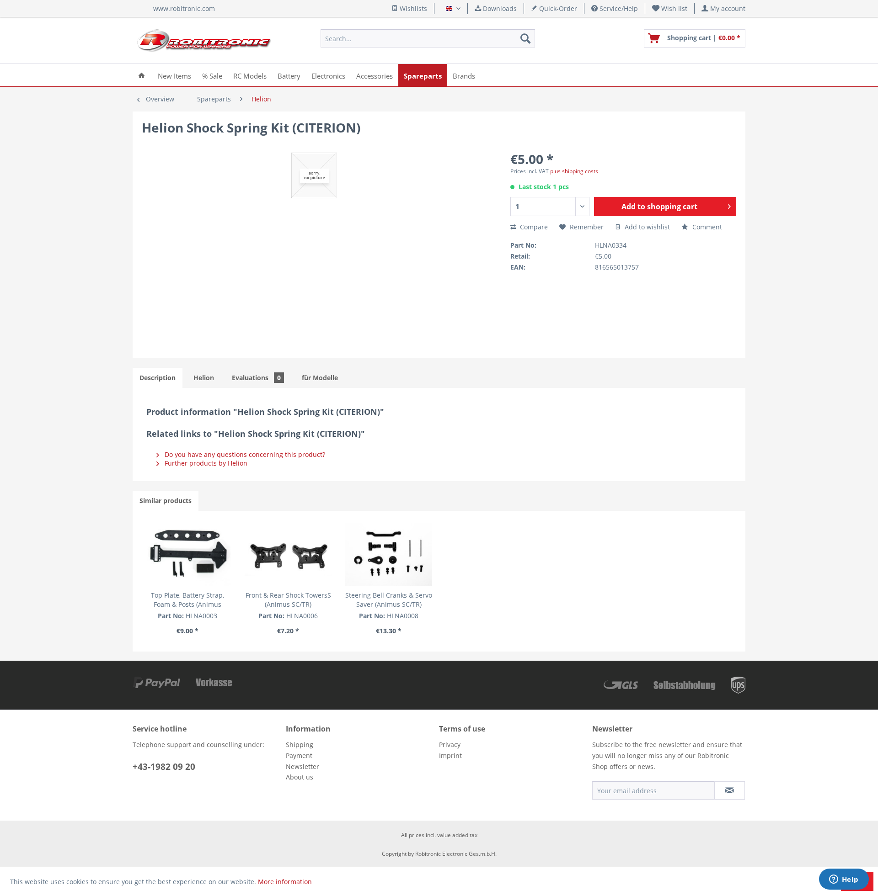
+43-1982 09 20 (164, 767)
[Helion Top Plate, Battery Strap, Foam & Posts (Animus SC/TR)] (187, 554)
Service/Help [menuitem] (618, 8)
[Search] (525, 38)
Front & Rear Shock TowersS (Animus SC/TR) (288, 600)
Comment (706, 227)
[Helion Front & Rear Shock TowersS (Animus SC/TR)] (288, 554)
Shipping (299, 744)
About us (299, 777)
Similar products (165, 500)
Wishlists (412, 8)
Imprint (450, 755)
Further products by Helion (205, 463)
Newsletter (302, 766)
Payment (299, 755)
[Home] (141, 75)
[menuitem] (670, 8)
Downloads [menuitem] (499, 8)
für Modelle (320, 377)
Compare (533, 227)
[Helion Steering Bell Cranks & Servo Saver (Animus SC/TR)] (388, 554)
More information (285, 881)
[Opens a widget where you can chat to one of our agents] (844, 880)
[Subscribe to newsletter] (729, 790)
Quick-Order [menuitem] (557, 8)
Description (157, 377)
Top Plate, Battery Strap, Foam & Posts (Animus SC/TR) (187, 600)
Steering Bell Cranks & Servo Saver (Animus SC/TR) (388, 600)
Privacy (449, 744)
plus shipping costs (574, 171)
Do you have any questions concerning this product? (244, 454)
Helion (203, 377)
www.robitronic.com (184, 8)
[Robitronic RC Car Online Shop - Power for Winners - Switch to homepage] (204, 40)
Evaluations (256, 377)
